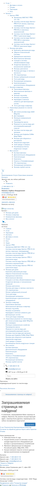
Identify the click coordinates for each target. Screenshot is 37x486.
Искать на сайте (11, 379)
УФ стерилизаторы (20, 75)
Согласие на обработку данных (10, 429)
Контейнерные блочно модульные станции (21, 148)
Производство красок (21, 122)
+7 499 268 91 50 (7, 186)
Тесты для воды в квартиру (23, 106)
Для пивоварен (19, 116)
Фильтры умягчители (21, 69)
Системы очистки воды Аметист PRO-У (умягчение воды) (24, 35)
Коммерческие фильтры (14, 217)
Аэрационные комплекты (22, 56)
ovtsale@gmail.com (8, 193)
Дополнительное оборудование (24, 155)
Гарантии (33, 429)
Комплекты (17, 159)
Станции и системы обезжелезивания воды (22, 61)
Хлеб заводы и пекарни (22, 144)
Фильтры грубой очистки (22, 167)
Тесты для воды (19, 79)
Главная (8, 228)
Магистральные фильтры (22, 58)
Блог (11, 11)
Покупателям (8, 427)
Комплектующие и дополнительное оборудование (24, 84)
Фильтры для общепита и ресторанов (18, 337)
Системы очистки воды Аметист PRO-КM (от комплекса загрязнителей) (24, 40)
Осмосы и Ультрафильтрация (24, 161)
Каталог (8, 13)
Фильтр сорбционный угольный (24, 77)
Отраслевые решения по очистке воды (19, 319)
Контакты (5, 177)
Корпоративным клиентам (22, 427)
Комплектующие (19, 157)
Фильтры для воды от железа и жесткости (20, 288)
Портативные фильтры (21, 89)
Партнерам (13, 9)
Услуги (15, 175)
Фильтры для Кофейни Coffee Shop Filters (20, 335)
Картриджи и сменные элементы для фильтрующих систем (23, 101)
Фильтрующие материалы (22, 81)
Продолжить (30, 424)
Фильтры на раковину (21, 97)
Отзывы (12, 7)
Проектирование (7, 175)
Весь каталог (14, 151)
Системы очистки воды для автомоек (18, 333)
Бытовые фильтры (20, 153)
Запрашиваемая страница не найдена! (18, 394)
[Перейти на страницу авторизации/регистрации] (6, 181)
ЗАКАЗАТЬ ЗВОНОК (8, 202)
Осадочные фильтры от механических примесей (22, 66)
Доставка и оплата (16, 5)
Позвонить (9, 183)
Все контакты (4, 465)
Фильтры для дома (16, 48)
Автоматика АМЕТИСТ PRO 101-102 (18, 247)
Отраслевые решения (25, 175)
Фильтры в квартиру (16, 87)
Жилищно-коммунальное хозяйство (18, 325)
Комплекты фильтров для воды (24, 50)
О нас (8, 3)
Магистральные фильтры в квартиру (18, 306)
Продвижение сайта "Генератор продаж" (13, 483)
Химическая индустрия (21, 142)
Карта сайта (26, 429)
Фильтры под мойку (20, 95)
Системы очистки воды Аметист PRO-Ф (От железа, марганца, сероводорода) (24, 23)
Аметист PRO (14, 15)
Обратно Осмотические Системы (17, 274)
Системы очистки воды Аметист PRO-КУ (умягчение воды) (24, 45)
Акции (8, 243)
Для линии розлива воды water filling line (19, 321)
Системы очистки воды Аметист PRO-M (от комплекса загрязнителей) (24, 30)
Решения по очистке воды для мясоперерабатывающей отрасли (24, 126)
